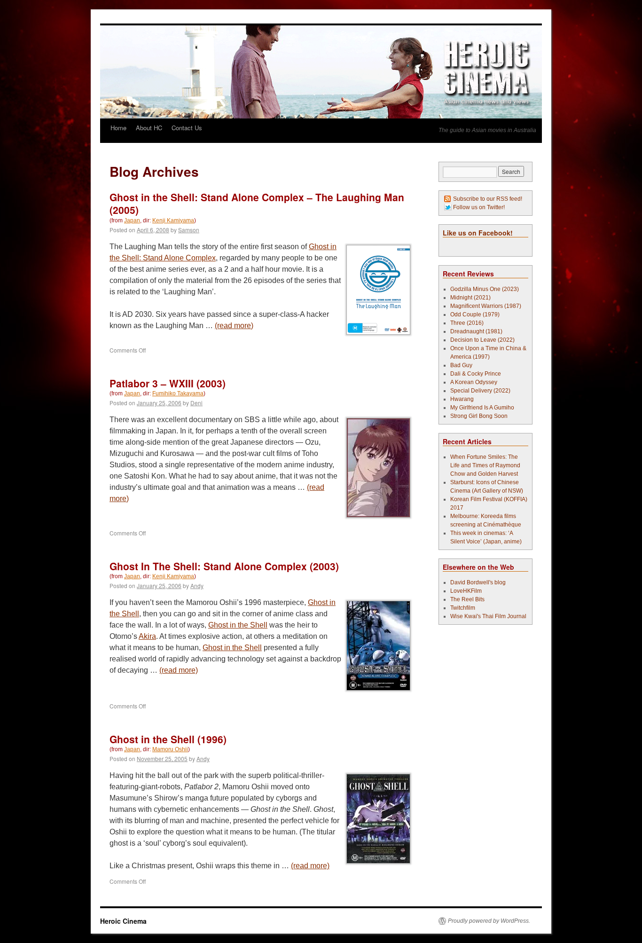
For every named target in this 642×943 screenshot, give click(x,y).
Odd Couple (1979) (475, 314)
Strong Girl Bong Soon (479, 416)
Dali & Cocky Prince (475, 373)
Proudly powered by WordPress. (489, 921)
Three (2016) (467, 323)
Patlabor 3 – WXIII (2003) (168, 383)
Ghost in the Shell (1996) (168, 739)
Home (118, 127)
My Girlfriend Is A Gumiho (482, 407)
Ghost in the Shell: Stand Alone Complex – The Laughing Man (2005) (257, 203)
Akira (147, 636)
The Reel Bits (467, 599)
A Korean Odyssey (473, 382)
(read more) (234, 326)
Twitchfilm (462, 608)
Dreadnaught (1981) (476, 331)
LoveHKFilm (466, 591)
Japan (132, 220)
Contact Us (187, 127)
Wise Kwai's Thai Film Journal (488, 616)
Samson (188, 230)
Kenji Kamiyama (173, 220)
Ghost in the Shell (237, 625)
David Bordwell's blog (478, 582)
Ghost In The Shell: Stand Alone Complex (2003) (224, 566)
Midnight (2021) (470, 297)
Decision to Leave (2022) (482, 340)
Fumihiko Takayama (178, 393)
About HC (149, 127)
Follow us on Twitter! (479, 207)
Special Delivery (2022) (480, 390)
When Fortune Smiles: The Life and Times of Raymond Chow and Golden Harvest (485, 465)
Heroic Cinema (123, 921)
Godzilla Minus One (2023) (484, 289)
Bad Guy (461, 365)
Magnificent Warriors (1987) (485, 306)
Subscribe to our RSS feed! (487, 199)
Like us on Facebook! (478, 232)
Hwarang (462, 399)
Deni (196, 403)
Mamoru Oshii (170, 749)
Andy (197, 585)
